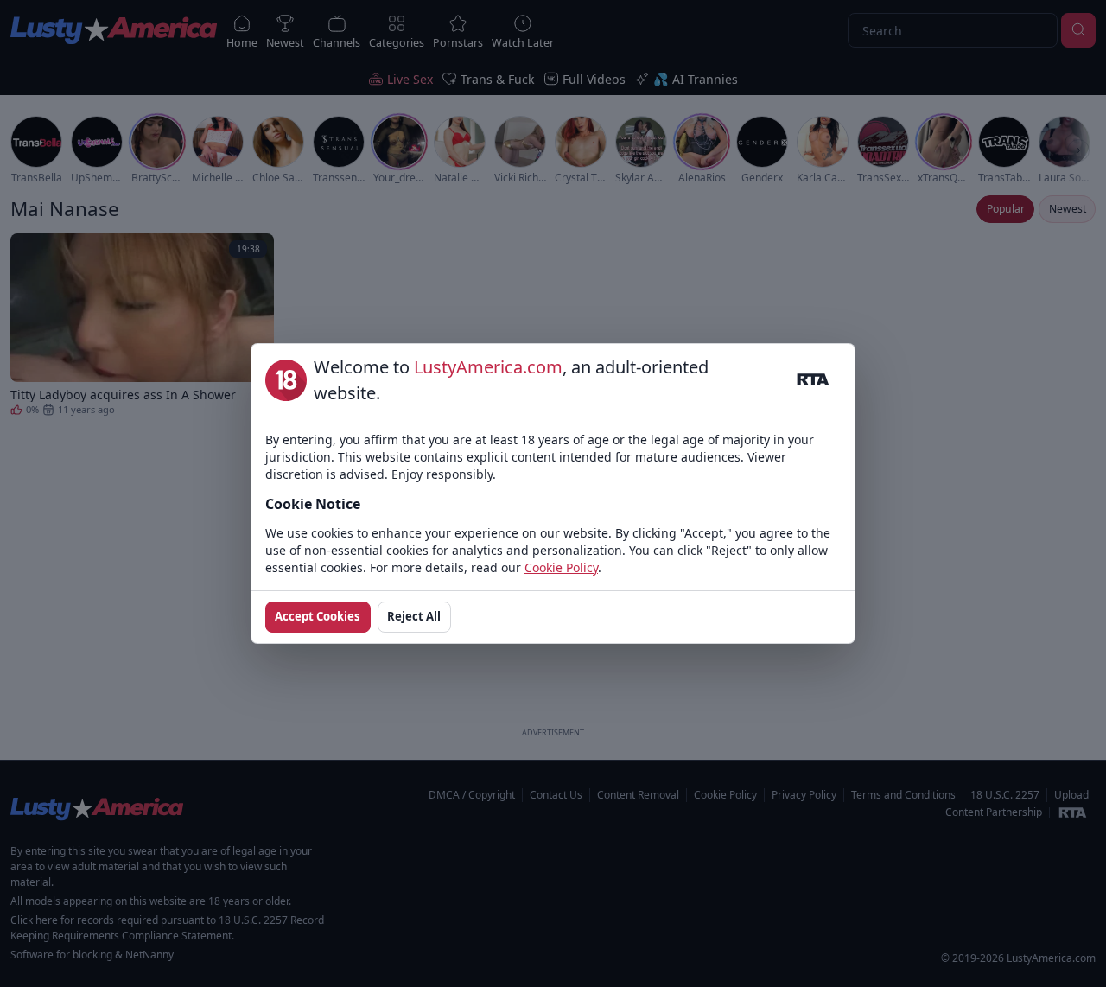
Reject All (414, 616)
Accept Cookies (317, 616)
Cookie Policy (561, 567)
